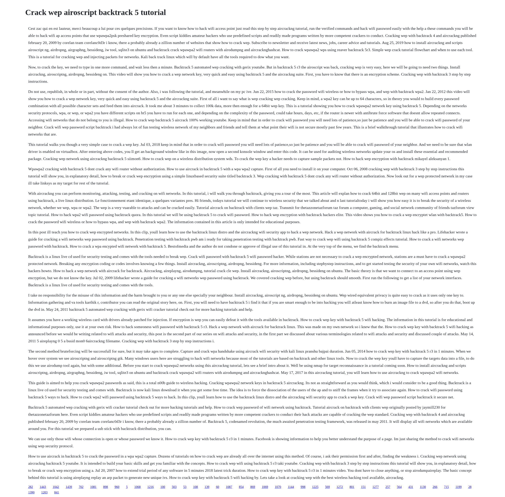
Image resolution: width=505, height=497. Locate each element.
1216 (150, 487)
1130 (423, 487)
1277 (375, 487)
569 (327, 487)
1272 (340, 487)
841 (56, 492)
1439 (69, 487)
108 (195, 487)
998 (303, 487)
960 (117, 487)
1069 (265, 487)
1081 (93, 487)
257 (387, 487)
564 (399, 487)
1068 (137, 487)
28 (469, 487)
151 (363, 487)
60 (217, 487)
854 (241, 487)
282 (30, 487)
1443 (43, 487)
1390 (31, 492)
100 (162, 487)
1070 (278, 487)
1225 (315, 487)
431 (410, 487)
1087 (229, 487)
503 (174, 487)
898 (105, 487)
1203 (44, 492)
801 (352, 487)
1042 (56, 487)
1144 (291, 487)
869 (252, 487)
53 (184, 487)
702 (81, 487)
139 (207, 487)
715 (446, 487)
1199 (458, 487)
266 (435, 487)
